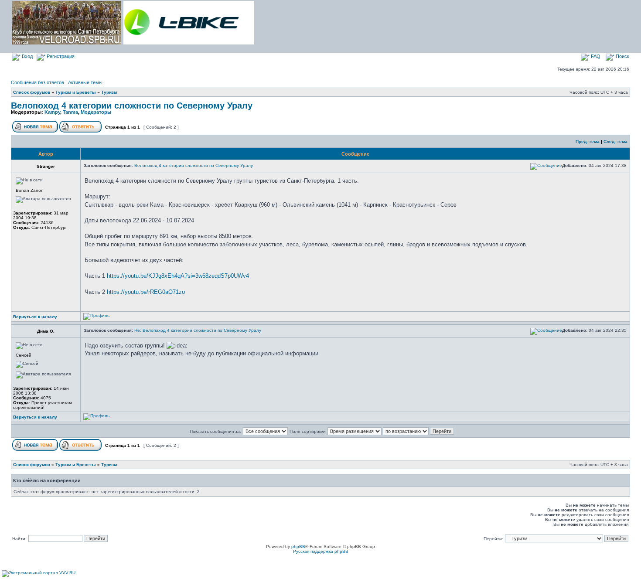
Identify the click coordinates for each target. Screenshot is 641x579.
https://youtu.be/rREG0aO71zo (146, 292)
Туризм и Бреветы (75, 92)
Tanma (70, 112)
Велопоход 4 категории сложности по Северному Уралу (131, 105)
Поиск (621, 56)
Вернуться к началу (35, 316)
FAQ (595, 56)
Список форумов (31, 92)
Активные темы (85, 82)
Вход (26, 56)
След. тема (615, 141)
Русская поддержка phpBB (320, 551)
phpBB (298, 546)
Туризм (109, 92)
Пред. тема (588, 141)
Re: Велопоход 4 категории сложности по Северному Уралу (197, 330)
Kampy (52, 112)
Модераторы (96, 112)
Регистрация (60, 56)
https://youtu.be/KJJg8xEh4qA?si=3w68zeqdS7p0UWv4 (178, 275)
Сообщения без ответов (37, 82)
